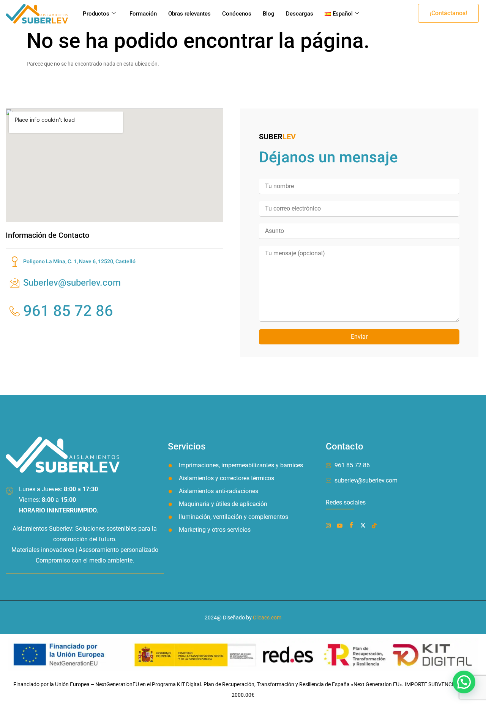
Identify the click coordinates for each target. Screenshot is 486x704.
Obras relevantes (189, 13)
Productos (96, 13)
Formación (143, 13)
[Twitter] (364, 525)
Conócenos (236, 13)
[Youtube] (341, 525)
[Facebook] (330, 525)
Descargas (299, 13)
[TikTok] (376, 525)
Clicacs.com (267, 617)
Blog (269, 13)
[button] (448, 13)
